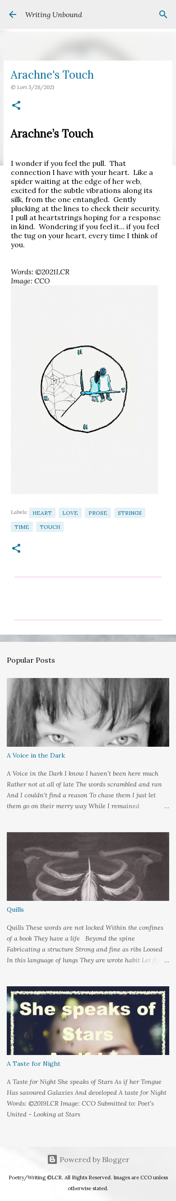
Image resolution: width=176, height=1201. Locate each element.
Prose (97, 512)
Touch (50, 526)
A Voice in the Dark (36, 755)
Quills (15, 909)
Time (21, 526)
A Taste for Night (33, 1064)
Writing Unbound (53, 14)
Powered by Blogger (94, 1159)
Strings (130, 512)
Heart (42, 512)
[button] (16, 106)
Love (70, 512)
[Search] (163, 14)
